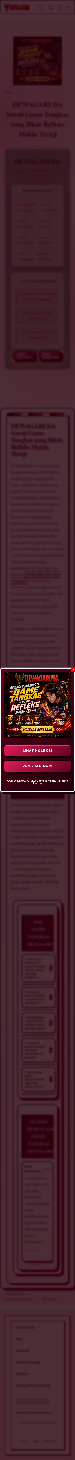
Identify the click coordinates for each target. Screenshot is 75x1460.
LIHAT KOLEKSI (37, 751)
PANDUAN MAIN (37, 766)
